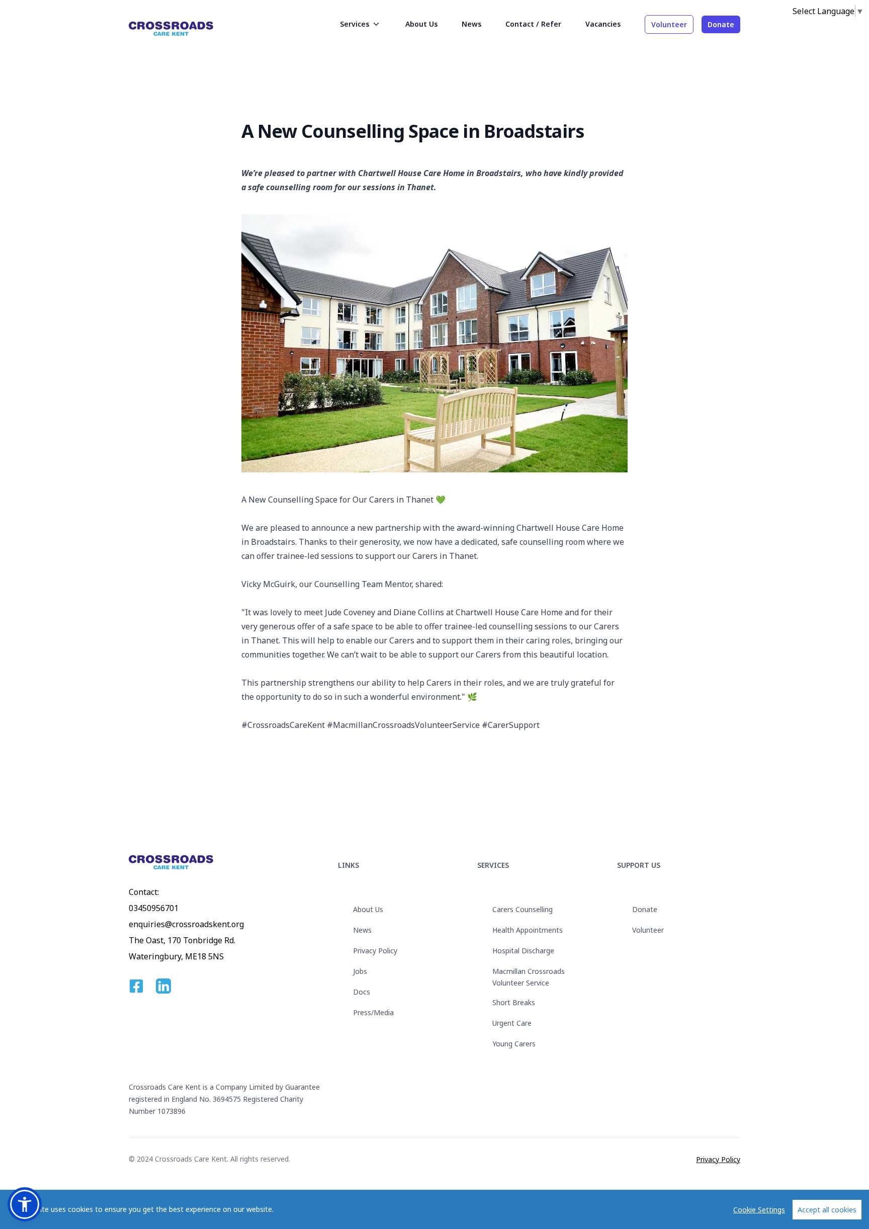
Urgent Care (512, 1023)
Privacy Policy (375, 950)
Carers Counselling (522, 909)
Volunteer (669, 24)
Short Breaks (513, 1002)
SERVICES (493, 865)
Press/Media (373, 1012)
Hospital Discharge (523, 950)
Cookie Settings (759, 1209)
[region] (434, 1209)
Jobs (360, 971)
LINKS (348, 865)
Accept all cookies (827, 1209)
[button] (24, 1204)
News (362, 930)
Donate (721, 24)
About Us (368, 909)
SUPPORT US (638, 865)
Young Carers (514, 1043)
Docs (361, 992)
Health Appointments (527, 930)
